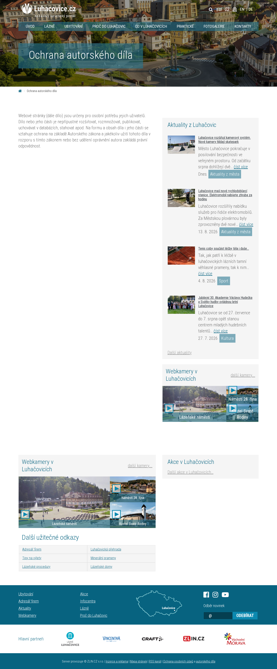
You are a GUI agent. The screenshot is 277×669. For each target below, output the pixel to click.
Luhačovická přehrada (106, 549)
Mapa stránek (138, 661)
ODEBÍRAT (245, 615)
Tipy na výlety (31, 558)
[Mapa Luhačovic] (228, 9)
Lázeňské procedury (36, 567)
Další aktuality (179, 352)
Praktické (185, 26)
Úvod (30, 26)
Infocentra (87, 601)
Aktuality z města (224, 174)
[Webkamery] (235, 9)
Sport (223, 280)
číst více (241, 166)
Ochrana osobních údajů (178, 661)
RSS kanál (155, 661)
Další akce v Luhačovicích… (190, 472)
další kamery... (243, 375)
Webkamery (27, 615)
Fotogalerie (214, 26)
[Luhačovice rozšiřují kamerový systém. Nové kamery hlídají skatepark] (181, 145)
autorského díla (205, 661)
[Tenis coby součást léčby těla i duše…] (181, 255)
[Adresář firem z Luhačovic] (219, 9)
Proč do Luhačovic (109, 26)
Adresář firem (31, 549)
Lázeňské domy (101, 567)
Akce (84, 594)
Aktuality (24, 608)
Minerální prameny (103, 558)
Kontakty (243, 26)
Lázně (49, 26)
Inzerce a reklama (117, 661)
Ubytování (73, 26)
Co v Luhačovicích (151, 26)
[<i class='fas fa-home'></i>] (20, 91)
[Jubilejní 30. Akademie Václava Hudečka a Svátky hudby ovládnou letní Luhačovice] (181, 305)
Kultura (227, 338)
